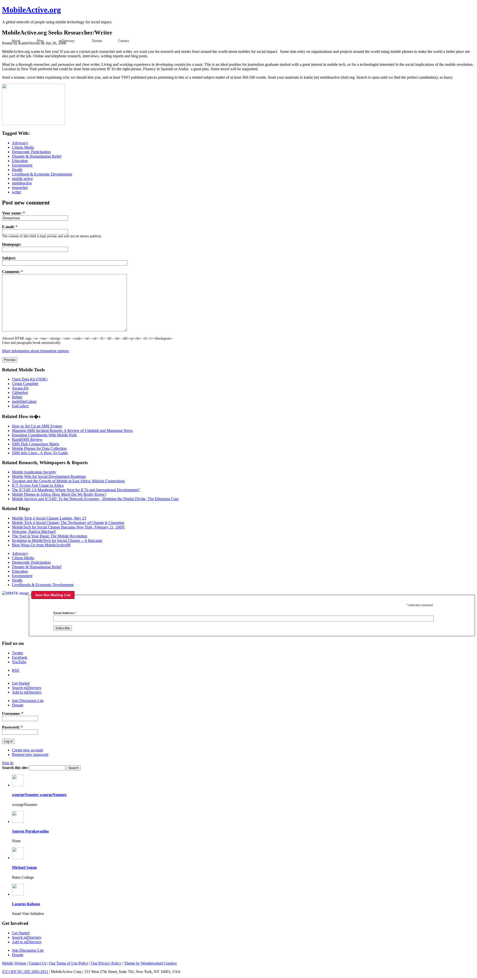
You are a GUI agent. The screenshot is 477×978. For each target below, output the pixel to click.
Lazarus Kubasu (26, 904)
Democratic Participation (31, 152)
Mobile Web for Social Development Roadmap (49, 476)
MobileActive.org (31, 9)
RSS (15, 670)
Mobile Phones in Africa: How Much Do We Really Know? (59, 494)
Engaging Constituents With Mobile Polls (44, 435)
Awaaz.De (20, 388)
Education (20, 161)
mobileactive (22, 183)
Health (17, 170)
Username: (12, 713)
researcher (20, 187)
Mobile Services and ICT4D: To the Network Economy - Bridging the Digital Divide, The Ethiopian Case (95, 499)
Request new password (30, 754)
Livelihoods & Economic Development (43, 585)
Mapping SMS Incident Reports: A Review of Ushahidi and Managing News (72, 430)
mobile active (22, 178)
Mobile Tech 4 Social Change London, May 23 (49, 518)
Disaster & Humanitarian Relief (36, 156)
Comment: (12, 272)
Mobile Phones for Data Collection (39, 448)
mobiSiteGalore (24, 401)
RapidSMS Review (27, 439)
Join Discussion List (27, 701)
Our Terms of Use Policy (68, 963)
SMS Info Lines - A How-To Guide (40, 453)
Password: (12, 727)
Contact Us (37, 963)
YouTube (19, 662)
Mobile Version (14, 963)
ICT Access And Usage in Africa (38, 485)
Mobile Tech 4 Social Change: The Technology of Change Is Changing (68, 523)
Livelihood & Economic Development (42, 174)
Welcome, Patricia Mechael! (34, 531)
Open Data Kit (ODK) (29, 379)
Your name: (13, 213)
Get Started (21, 683)
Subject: (9, 258)
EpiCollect (20, 406)
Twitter (17, 653)
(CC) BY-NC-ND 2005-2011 (25, 972)
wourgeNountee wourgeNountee (39, 795)
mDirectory (67, 41)
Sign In (7, 763)
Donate (97, 41)
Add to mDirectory (27, 692)
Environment (22, 165)
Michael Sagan (24, 867)
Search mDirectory (26, 688)
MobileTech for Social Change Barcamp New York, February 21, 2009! (68, 527)
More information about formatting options (35, 351)
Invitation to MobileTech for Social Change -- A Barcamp (57, 540)
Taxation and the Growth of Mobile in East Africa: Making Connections (68, 481)
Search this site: (15, 768)
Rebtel (17, 397)
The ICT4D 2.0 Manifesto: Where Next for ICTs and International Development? (76, 490)
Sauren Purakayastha (30, 831)
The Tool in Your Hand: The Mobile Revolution (49, 536)
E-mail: (9, 227)
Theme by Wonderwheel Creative (150, 963)
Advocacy (20, 143)
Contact (123, 41)
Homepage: (11, 244)
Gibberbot (20, 392)
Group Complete (25, 384)
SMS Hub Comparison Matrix (35, 444)
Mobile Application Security (34, 472)
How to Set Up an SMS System (37, 426)
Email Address (64, 613)
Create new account (27, 750)
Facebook (19, 657)
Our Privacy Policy (106, 963)
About (16, 41)
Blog (40, 41)
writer (16, 192)
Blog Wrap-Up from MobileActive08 (41, 545)
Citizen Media (23, 147)
